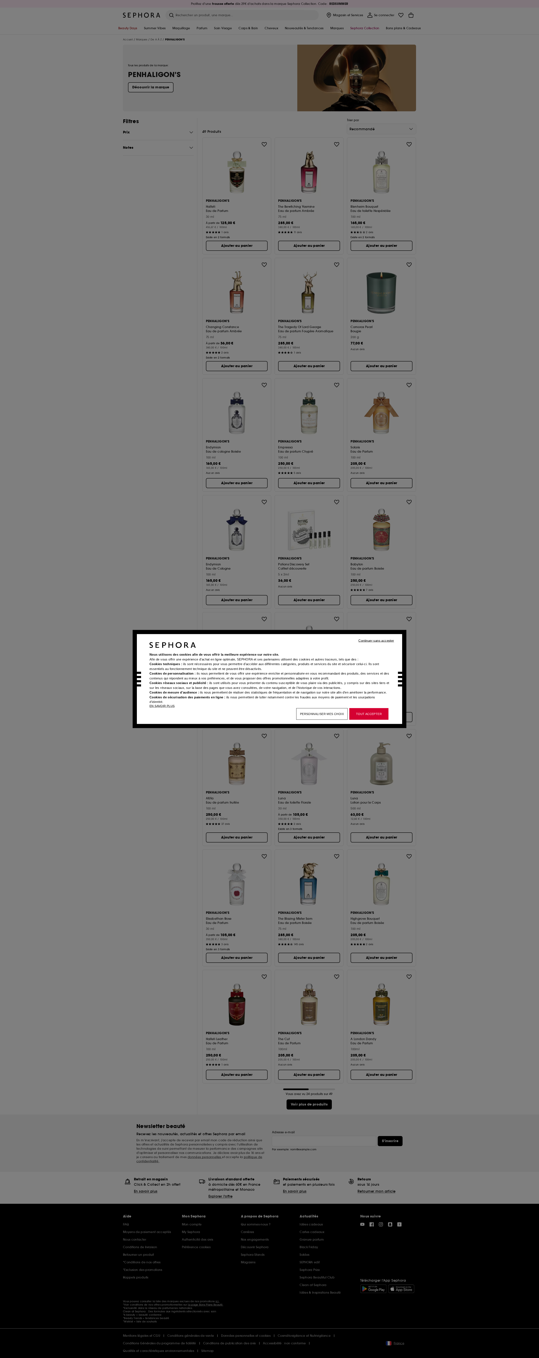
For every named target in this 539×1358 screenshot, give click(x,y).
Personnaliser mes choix (322, 714)
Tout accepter (369, 714)
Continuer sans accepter (376, 640)
